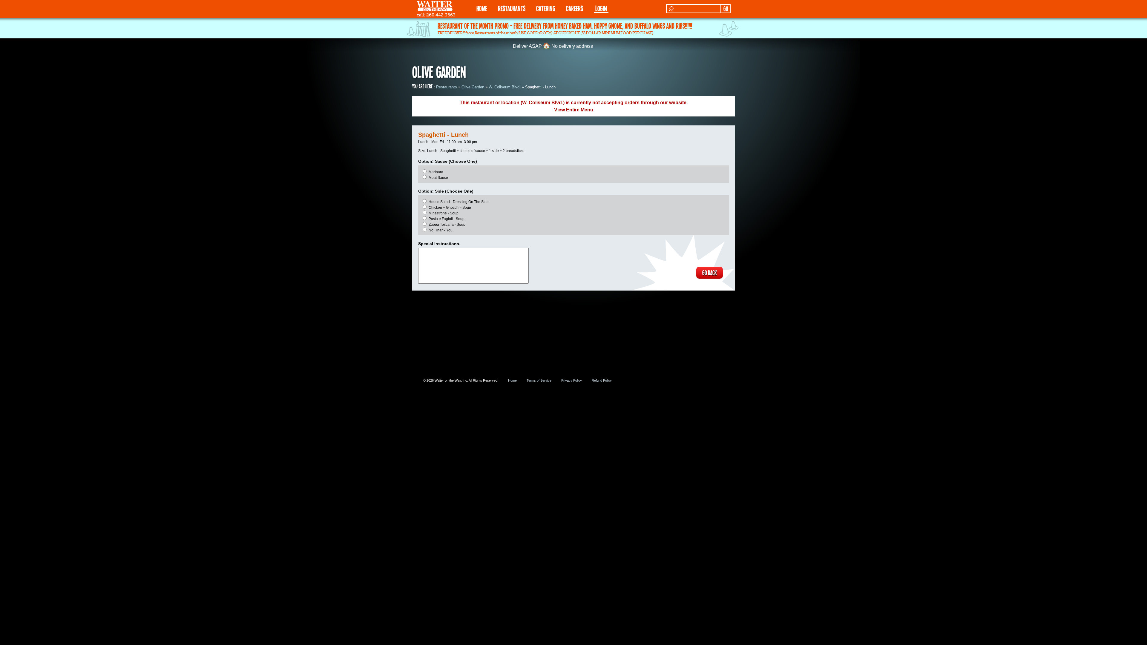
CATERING (545, 8)
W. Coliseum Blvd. (505, 87)
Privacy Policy (571, 380)
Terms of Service (539, 380)
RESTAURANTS (511, 8)
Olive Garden (472, 87)
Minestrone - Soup (444, 213)
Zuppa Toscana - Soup (447, 224)
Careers (574, 8)
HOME (481, 8)
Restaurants (446, 87)
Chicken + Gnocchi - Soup (450, 207)
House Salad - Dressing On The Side (459, 202)
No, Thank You (441, 230)
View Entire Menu (573, 109)
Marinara (436, 172)
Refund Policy (602, 380)
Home (512, 380)
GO (725, 8)
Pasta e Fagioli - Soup (446, 219)
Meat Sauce (438, 178)
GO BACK (709, 272)
